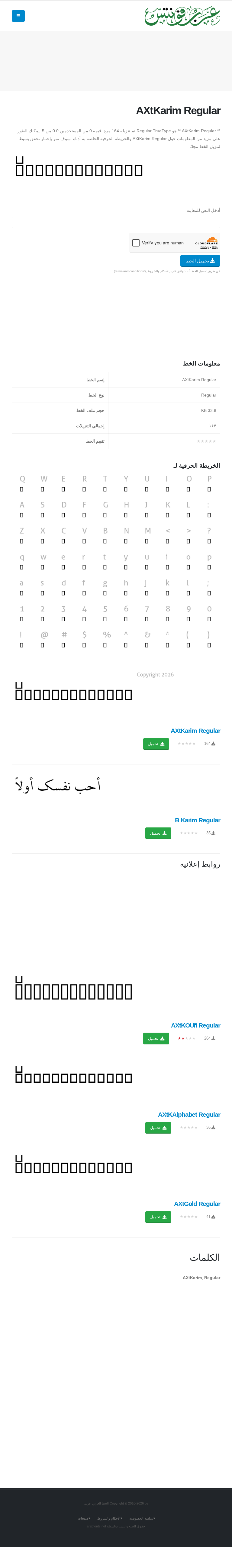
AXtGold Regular (197, 1203)
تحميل (154, 744)
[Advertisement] (110, 60)
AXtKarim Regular (195, 730)
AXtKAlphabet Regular (189, 1114)
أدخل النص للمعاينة (203, 210)
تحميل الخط (197, 260)
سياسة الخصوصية (141, 1518)
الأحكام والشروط (109, 1518)
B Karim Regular (197, 820)
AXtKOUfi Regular (195, 1025)
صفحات (83, 1518)
